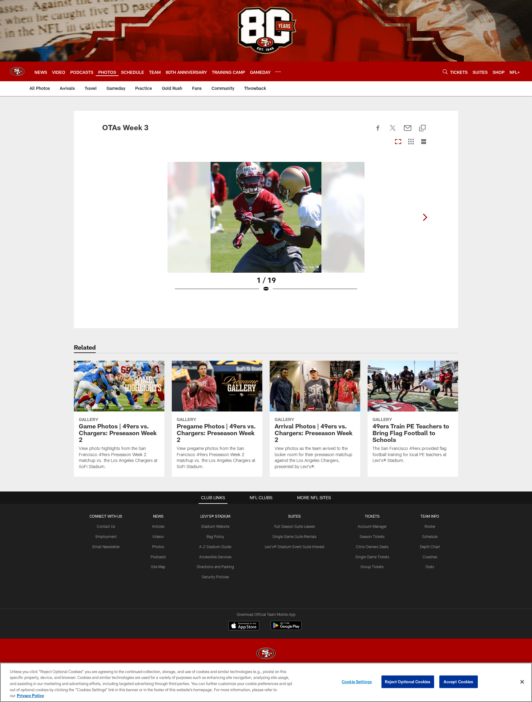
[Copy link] (422, 128)
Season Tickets (372, 536)
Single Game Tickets (372, 557)
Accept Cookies (459, 681)
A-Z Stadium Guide (215, 546)
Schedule (429, 536)
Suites (294, 516)
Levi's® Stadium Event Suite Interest (294, 546)
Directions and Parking (215, 566)
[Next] (425, 217)
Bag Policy (215, 536)
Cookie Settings (357, 681)
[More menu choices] (278, 71)
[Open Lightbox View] (266, 231)
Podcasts (158, 557)
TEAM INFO (430, 516)
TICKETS (372, 516)
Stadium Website (215, 526)
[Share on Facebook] (378, 131)
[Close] (522, 682)
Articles (158, 526)
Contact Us (106, 526)
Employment (106, 536)
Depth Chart (430, 546)
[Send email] (408, 131)
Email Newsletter (106, 546)
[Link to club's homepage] (17, 71)
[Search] (445, 71)
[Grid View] (410, 142)
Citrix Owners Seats (372, 546)
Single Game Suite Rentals (294, 536)
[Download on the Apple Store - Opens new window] (244, 626)
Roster (430, 526)
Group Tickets (372, 566)
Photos (158, 546)
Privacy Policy (30, 695)
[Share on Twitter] (393, 131)
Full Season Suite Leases (294, 526)
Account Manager (372, 526)
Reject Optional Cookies (408, 681)
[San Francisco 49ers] (266, 654)
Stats (429, 566)
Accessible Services (215, 557)
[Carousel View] (398, 142)
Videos (158, 536)
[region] (266, 682)
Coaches (430, 557)
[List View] (423, 142)
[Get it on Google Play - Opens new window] (286, 628)
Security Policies (215, 577)
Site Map (158, 566)
